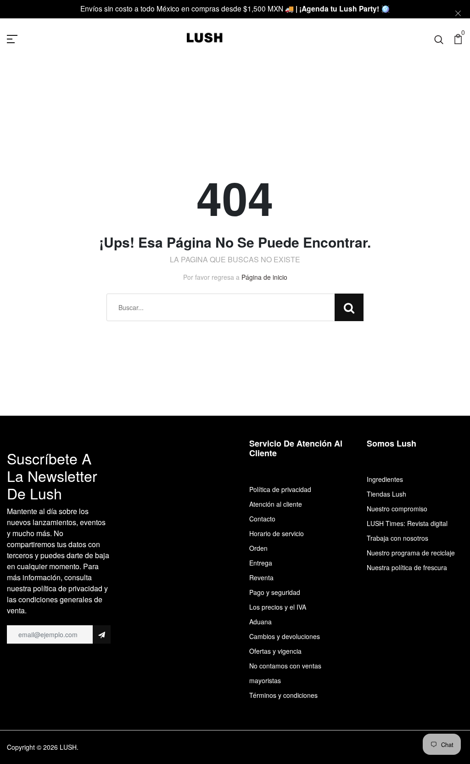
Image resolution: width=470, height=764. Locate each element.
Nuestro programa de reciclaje (411, 552)
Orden (258, 548)
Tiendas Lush (386, 493)
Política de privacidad (280, 489)
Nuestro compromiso (397, 508)
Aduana (260, 621)
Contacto (262, 518)
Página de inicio (264, 277)
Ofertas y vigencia (275, 651)
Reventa (261, 577)
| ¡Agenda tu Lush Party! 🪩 (343, 8)
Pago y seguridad (274, 592)
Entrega (260, 562)
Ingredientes (385, 479)
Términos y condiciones (283, 695)
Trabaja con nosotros (397, 538)
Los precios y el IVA (277, 606)
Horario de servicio (276, 533)
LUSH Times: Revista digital (407, 523)
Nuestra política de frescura (407, 567)
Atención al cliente (275, 504)
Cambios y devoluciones (284, 636)
